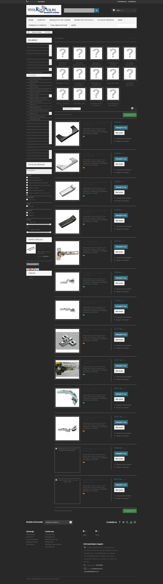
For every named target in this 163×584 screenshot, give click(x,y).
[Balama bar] (79, 94)
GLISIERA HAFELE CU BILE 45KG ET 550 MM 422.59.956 (44, 246)
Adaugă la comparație (122, 141)
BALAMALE (32, 75)
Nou (31, 206)
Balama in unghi (33, 95)
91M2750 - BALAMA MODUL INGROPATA (93, 274)
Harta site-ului (30, 544)
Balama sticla (33, 113)
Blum (31, 213)
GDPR (73, 25)
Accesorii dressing (33, 60)
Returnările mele (50, 537)
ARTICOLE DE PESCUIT (35, 46)
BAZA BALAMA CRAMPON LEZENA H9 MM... (95, 331)
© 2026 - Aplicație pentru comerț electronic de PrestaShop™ (42, 579)
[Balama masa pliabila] (96, 94)
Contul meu (49, 531)
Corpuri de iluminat (34, 125)
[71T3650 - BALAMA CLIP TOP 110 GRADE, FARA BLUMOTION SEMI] (67, 369)
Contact (41, 20)
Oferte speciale (35, 239)
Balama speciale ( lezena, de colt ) (39, 110)
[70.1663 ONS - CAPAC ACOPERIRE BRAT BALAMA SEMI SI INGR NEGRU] (67, 222)
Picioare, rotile (32, 136)
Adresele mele (49, 542)
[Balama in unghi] (113, 53)
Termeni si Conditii (37, 25)
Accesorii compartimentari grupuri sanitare (38, 56)
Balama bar (32, 84)
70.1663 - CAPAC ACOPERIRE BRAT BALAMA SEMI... (95, 183)
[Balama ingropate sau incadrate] (96, 53)
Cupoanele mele (50, 547)
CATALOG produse (105, 20)
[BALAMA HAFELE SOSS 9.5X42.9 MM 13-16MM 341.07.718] (67, 491)
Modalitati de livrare (60, 20)
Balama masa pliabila (35, 101)
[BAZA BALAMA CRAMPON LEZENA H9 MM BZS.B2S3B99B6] (67, 341)
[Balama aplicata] (63, 53)
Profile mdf (31, 142)
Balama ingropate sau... (96, 65)
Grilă (132, 109)
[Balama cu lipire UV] (96, 74)
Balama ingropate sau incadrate (38, 98)
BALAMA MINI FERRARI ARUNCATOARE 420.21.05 (92, 243)
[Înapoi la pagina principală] (28, 32)
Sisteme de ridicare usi (35, 154)
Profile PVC (31, 145)
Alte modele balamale (35, 78)
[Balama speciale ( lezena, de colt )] (130, 53)
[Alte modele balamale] (113, 94)
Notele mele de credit (51, 539)
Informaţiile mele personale (53, 544)
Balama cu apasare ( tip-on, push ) (39, 90)
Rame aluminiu (32, 151)
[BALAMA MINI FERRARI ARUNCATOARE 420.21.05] (67, 253)
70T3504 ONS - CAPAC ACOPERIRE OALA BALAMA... (95, 124)
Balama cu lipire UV (35, 93)
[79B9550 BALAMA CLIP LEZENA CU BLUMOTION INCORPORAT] (67, 460)
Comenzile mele (50, 534)
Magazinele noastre (32, 542)
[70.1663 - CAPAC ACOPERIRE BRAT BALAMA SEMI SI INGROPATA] (67, 191)
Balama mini (33, 104)
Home (30, 20)
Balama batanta (33, 87)
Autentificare (132, 1)
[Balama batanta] (130, 74)
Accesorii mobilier (33, 63)
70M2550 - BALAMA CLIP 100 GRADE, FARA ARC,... (93, 302)
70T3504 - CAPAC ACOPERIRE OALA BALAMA (93, 155)
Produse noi (29, 537)
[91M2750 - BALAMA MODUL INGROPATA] (67, 281)
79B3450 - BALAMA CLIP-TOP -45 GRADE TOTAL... (95, 418)
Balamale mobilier (33, 69)
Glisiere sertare (32, 131)
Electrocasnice (32, 128)
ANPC (31, 278)
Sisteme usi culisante (34, 157)
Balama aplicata (33, 81)
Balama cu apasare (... (80, 84)
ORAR (120, 20)
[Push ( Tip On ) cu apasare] (63, 94)
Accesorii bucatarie (33, 52)
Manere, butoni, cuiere (34, 134)
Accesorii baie (32, 49)
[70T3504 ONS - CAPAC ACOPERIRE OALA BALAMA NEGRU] (67, 134)
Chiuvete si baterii (33, 122)
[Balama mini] (113, 74)
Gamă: (28, 222)
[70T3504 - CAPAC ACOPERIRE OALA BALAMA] (67, 162)
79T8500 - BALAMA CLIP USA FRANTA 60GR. (93, 390)
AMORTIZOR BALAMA (36, 72)
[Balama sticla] (63, 74)
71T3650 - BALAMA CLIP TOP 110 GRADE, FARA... (95, 362)
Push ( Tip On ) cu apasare (37, 116)
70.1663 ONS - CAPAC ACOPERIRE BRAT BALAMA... (95, 212)
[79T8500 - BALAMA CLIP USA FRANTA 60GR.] (67, 397)
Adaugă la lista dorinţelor (123, 138)
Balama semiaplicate (35, 107)
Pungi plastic (32, 148)
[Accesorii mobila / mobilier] (43, 10)
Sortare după (58, 108)
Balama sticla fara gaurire (36, 190)
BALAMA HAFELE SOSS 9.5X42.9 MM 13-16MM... (94, 481)
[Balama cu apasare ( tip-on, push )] (79, 74)
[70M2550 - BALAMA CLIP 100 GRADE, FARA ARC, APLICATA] (67, 310)
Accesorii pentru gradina (35, 66)
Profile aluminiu (33, 139)
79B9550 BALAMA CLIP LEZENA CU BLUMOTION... (95, 450)
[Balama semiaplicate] (79, 53)
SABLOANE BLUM (34, 119)
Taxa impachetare (58, 25)
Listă (136, 109)
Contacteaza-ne (122, 1)
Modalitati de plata (84, 20)
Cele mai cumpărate (32, 539)
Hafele (31, 215)
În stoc (32, 199)
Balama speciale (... (130, 64)
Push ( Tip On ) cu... (62, 104)
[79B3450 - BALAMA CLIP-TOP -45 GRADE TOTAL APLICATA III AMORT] (67, 428)
